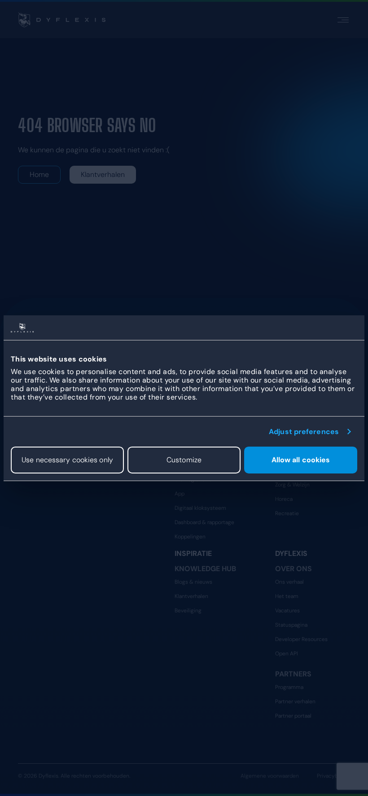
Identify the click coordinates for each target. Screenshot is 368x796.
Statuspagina (291, 624)
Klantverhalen (103, 174)
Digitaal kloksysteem (200, 508)
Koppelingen (190, 536)
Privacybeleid (333, 776)
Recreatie (287, 513)
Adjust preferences (304, 431)
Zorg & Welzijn (292, 484)
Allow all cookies (301, 460)
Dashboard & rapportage (204, 522)
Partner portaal (293, 715)
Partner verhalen (295, 701)
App (179, 493)
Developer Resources (301, 639)
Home (39, 174)
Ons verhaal (289, 581)
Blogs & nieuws (193, 581)
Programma (289, 687)
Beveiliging (188, 610)
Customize (184, 460)
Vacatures (287, 610)
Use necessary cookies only (67, 460)
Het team (286, 596)
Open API (286, 653)
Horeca (284, 499)
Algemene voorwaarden (270, 776)
